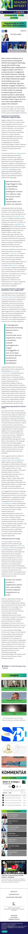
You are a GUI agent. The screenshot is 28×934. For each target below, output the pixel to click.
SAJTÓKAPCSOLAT (14, 894)
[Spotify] (23, 12)
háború (21, 15)
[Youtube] (19, 12)
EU (9, 666)
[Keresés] (25, 12)
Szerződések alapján (7, 297)
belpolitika (14, 17)
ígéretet (22, 417)
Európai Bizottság (16, 666)
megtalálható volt (19, 224)
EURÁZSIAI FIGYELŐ (14, 919)
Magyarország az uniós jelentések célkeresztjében (14, 24)
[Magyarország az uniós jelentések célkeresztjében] (14, 43)
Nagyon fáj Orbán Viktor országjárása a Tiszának (14, 713)
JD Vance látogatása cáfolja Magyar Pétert (14, 688)
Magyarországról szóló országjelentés (12, 460)
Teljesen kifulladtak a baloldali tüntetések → (14, 720)
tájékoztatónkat (11, 926)
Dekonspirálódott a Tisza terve (14, 700)
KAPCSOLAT (14, 891)
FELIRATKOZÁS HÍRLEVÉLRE (14, 897)
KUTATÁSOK (14, 917)
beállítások (10, 927)
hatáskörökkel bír (13, 265)
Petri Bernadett (15, 34)
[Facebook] (17, 12)
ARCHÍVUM (14, 915)
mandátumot (5, 169)
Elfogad (4, 931)
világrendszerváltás (11, 15)
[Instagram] (21, 12)
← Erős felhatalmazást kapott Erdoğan (12, 718)
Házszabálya (17, 153)
